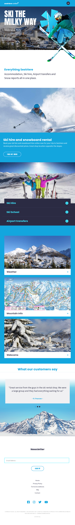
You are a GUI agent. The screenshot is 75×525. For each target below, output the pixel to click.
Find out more (12, 154)
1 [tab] (35, 406)
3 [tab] (39, 406)
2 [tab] (37, 406)
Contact (37, 493)
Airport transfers (17, 221)
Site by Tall (37, 516)
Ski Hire (11, 203)
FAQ (37, 490)
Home (37, 480)
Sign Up (37, 468)
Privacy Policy (37, 484)
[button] (68, 3)
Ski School (13, 212)
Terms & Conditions (37, 487)
